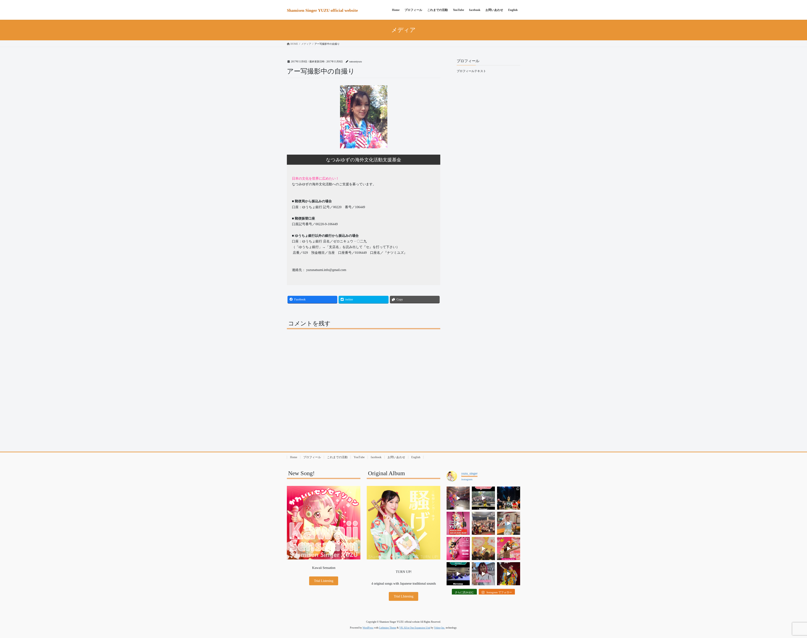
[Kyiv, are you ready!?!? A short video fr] (508, 548)
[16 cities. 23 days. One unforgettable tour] (508, 573)
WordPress (368, 627)
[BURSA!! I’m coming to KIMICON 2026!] (458, 523)
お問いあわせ (396, 457)
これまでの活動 (337, 457)
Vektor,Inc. (439, 627)
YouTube (359, 457)
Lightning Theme (387, 627)
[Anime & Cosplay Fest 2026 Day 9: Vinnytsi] (483, 498)
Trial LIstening (403, 596)
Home (293, 457)
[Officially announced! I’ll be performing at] (483, 573)
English (415, 457)
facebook (376, 457)
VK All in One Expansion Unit (414, 627)
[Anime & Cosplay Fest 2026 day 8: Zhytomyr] (458, 573)
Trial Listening (323, 581)
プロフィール (312, 457)
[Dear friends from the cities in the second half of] (508, 498)
